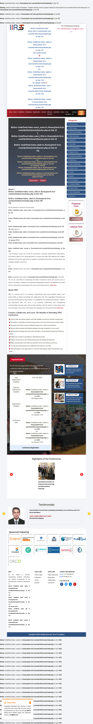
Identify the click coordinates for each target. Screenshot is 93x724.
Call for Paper (39, 575)
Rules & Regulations (74, 192)
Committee (21, 112)
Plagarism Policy (73, 152)
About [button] (15, 112)
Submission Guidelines (75, 132)
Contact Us (74, 113)
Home (10, 112)
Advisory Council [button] (49, 113)
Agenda (71, 176)
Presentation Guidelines (75, 156)
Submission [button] (29, 112)
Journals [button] (43, 112)
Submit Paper (34, 180)
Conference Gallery (74, 184)
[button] (11, 474)
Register (43, 180)
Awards (71, 172)
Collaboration (73, 160)
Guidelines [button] (56, 112)
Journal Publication (74, 148)
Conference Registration (30, 448)
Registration (72, 140)
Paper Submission (74, 136)
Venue (62, 112)
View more (53, 285)
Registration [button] (36, 112)
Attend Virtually (81, 113)
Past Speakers (68, 113)
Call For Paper (73, 128)
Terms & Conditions (58, 634)
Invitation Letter (73, 168)
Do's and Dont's (73, 180)
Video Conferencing (74, 164)
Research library (73, 188)
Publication (38, 577)
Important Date (73, 124)
